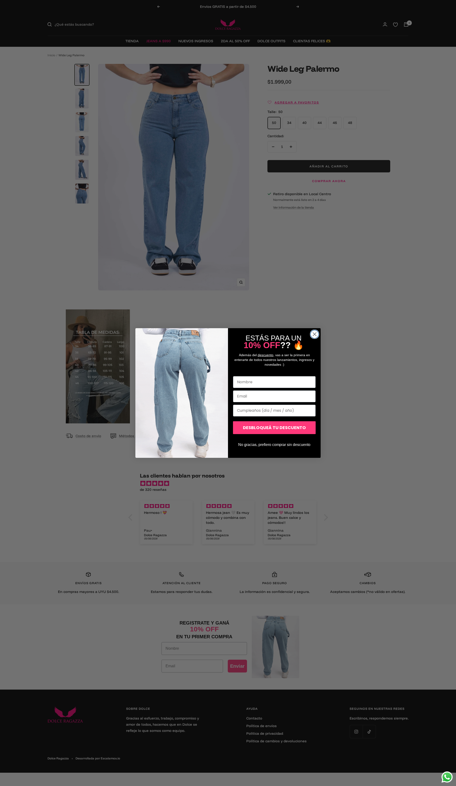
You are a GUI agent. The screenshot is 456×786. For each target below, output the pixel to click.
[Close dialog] (314, 334)
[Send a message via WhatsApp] (447, 777)
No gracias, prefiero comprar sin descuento (274, 445)
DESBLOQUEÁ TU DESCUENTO (274, 428)
